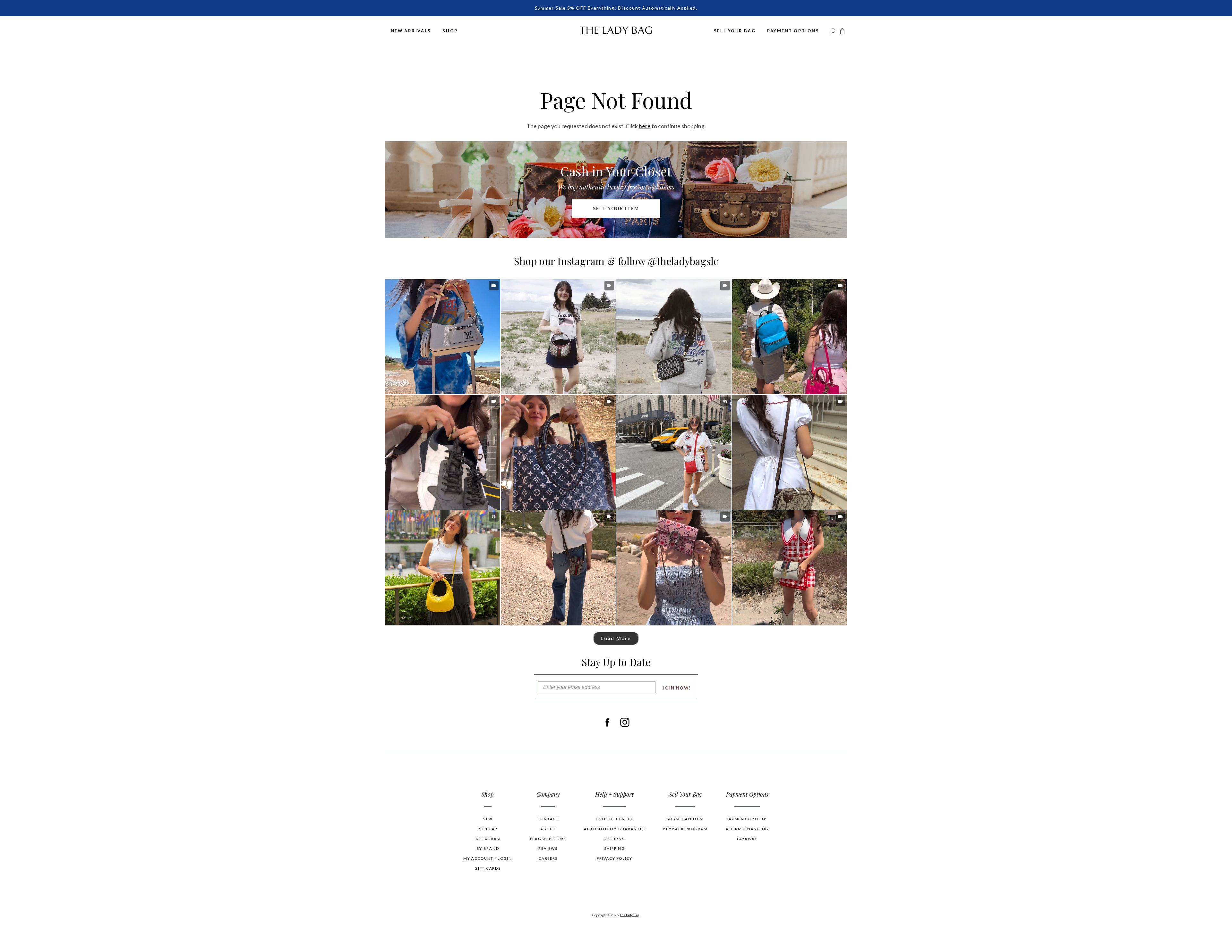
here (645, 126)
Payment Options (793, 30)
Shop (450, 30)
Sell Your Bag (735, 30)
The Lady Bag (629, 915)
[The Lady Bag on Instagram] (625, 722)
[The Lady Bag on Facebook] (607, 722)
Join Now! (677, 687)
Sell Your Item (616, 208)
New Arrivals (411, 30)
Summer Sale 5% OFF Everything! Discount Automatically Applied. (616, 8)
